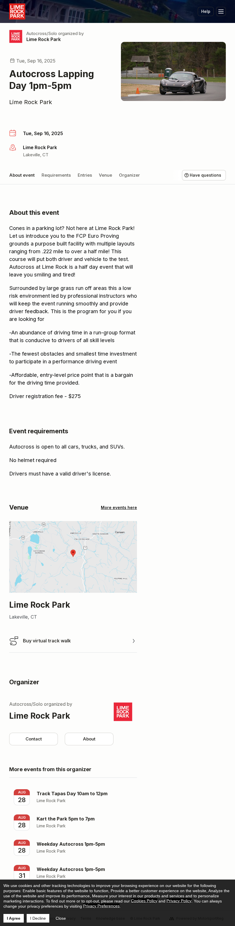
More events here (119, 507)
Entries (85, 175)
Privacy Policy (179, 900)
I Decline (38, 918)
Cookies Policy (144, 900)
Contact (34, 739)
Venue (105, 175)
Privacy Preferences (101, 906)
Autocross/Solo (41, 33)
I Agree (13, 918)
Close (61, 918)
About (89, 739)
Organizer (129, 175)
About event (22, 175)
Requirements (56, 175)
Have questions (205, 175)
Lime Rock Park (43, 39)
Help (205, 11)
